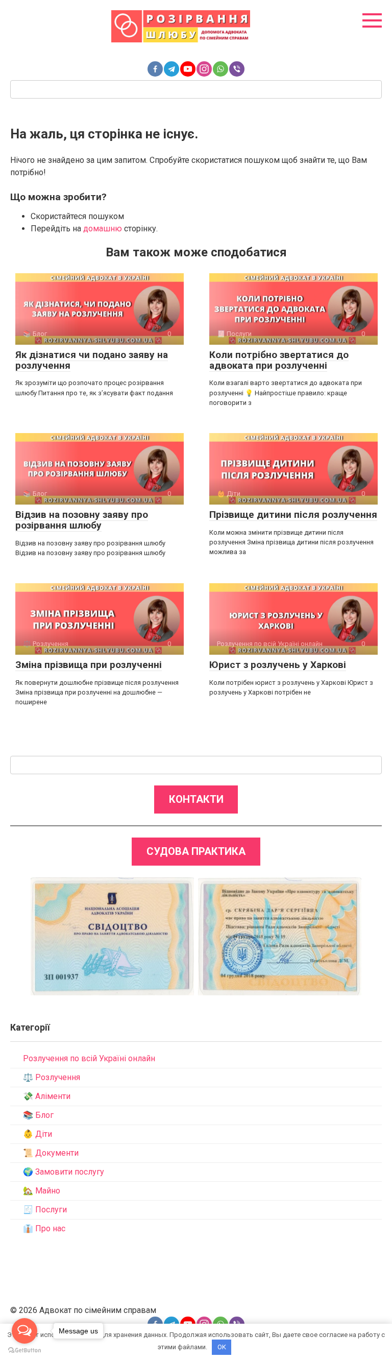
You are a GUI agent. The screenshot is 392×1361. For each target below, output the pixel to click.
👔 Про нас (44, 1228)
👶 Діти (37, 1134)
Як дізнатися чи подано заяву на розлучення (91, 360)
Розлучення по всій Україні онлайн (89, 1058)
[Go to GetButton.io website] (24, 1350)
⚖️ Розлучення (51, 1077)
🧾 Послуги (45, 1209)
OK (221, 1347)
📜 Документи (51, 1153)
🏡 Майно (41, 1191)
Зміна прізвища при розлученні (88, 665)
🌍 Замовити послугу (63, 1172)
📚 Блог (38, 1115)
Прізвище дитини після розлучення (293, 514)
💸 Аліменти (46, 1096)
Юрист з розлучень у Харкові (277, 665)
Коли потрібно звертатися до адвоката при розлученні (279, 360)
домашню (102, 228)
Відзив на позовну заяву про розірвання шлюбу (81, 520)
